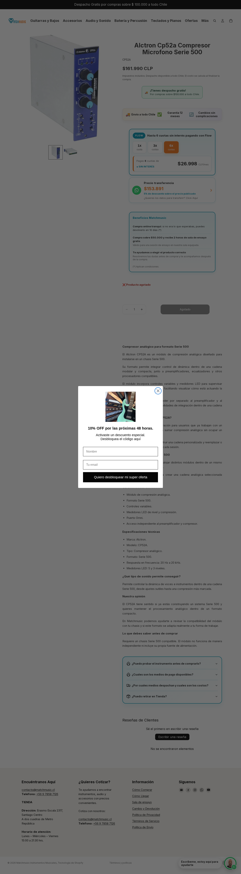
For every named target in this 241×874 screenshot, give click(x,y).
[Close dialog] (158, 391)
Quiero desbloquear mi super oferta (120, 477)
